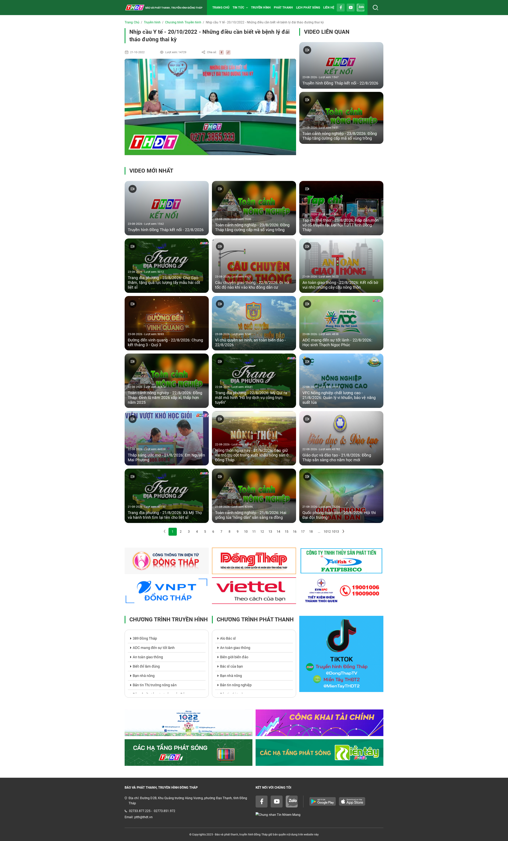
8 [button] (229, 531)
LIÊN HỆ (328, 7)
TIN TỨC (238, 7)
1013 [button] (335, 531)
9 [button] (238, 531)
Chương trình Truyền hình (183, 22)
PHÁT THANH (283, 7)
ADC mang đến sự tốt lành (154, 648)
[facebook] (220, 52)
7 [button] (221, 531)
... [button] (319, 531)
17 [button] (303, 531)
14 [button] (278, 531)
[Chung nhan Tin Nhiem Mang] (319, 815)
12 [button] (262, 531)
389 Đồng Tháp (145, 638)
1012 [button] (327, 531)
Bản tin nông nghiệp (236, 685)
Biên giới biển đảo (234, 657)
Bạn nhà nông (144, 676)
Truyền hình (152, 22)
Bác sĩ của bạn (231, 666)
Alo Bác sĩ (228, 638)
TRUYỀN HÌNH (261, 7)
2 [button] (181, 531)
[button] (343, 532)
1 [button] (172, 531)
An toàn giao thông (148, 657)
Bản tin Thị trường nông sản (155, 685)
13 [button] (270, 531)
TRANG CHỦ (220, 7)
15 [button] (286, 531)
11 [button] (254, 531)
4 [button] (197, 531)
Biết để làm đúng (146, 666)
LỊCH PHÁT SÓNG (308, 7)
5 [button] (205, 531)
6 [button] (213, 531)
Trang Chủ (132, 22)
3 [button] (189, 531)
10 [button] (246, 531)
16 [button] (294, 531)
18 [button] (311, 531)
